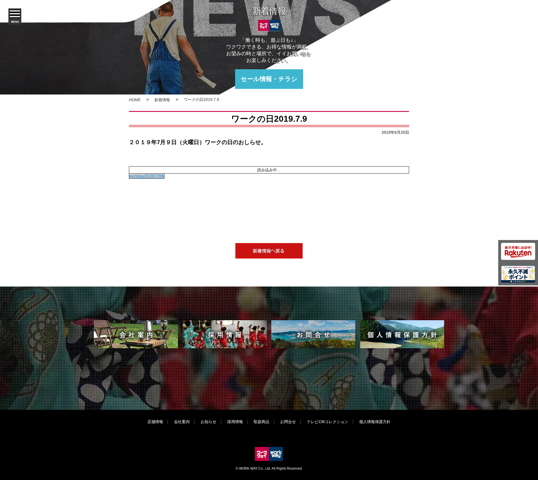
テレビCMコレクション (327, 421)
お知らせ (208, 421)
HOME (135, 100)
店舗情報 (155, 421)
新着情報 (162, 100)
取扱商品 (261, 421)
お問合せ (288, 421)
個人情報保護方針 (375, 421)
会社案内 (182, 421)
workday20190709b (146, 176)
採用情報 (235, 421)
